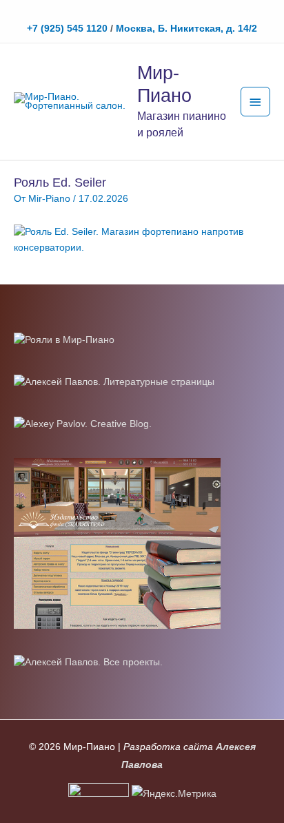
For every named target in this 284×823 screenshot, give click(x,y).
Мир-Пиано (164, 84)
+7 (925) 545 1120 (67, 28)
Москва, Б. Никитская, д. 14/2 (186, 28)
